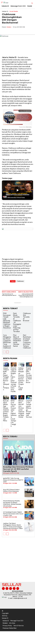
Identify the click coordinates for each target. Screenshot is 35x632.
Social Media (14, 11)
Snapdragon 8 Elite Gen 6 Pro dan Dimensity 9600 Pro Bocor (29, 375)
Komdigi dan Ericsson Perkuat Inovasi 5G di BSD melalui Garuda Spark (18, 469)
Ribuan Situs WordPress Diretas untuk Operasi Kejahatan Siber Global (21, 409)
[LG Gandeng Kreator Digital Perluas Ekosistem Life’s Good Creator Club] (29, 515)
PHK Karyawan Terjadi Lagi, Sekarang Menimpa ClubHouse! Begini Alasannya (7, 320)
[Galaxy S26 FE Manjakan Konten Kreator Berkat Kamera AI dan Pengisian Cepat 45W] (21, 364)
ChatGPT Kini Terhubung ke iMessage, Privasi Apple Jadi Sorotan (29, 409)
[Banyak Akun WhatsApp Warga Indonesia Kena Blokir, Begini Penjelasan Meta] (6, 397)
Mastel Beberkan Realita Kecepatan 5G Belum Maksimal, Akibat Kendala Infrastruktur (12, 503)
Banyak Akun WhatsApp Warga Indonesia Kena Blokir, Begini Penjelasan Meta (6, 411)
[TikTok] (10, 588)
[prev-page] (4, 352)
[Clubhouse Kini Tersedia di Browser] (33, 313)
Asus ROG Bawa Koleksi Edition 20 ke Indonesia (11, 490)
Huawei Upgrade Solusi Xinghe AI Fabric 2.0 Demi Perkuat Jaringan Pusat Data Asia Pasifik (14, 379)
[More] (22, 31)
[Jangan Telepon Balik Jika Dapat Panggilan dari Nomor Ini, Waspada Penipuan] (6, 364)
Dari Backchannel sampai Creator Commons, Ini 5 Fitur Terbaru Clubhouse (27, 341)
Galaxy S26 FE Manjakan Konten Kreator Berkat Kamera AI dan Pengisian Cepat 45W (21, 379)
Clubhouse (20, 281)
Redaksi (9, 27)
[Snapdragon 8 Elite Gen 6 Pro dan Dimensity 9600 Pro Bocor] (29, 364)
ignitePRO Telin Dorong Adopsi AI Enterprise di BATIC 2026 (13, 479)
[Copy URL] (17, 31)
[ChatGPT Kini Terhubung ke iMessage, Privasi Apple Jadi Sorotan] (29, 397)
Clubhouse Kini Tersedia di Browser (27, 317)
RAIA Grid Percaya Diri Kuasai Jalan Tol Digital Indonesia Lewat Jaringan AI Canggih (14, 413)
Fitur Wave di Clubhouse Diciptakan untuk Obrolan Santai (17, 340)
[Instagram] (7, 588)
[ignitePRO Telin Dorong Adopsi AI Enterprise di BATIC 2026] (29, 481)
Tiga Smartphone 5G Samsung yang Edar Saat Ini (9, 294)
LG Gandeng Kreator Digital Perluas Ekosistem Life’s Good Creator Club (13, 513)
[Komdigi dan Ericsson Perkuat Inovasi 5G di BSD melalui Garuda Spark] (18, 453)
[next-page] (7, 352)
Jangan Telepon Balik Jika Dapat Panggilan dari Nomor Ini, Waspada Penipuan (6, 379)
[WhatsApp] (13, 31)
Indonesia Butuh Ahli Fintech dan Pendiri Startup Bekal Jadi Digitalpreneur (25, 295)
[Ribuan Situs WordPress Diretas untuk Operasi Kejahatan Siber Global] (21, 397)
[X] (8, 31)
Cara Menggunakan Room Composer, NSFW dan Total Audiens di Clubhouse (7, 341)
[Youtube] (17, 588)
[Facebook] (4, 31)
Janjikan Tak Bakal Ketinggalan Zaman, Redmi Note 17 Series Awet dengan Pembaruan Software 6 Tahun (13, 525)
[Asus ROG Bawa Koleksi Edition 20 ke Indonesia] (29, 493)
